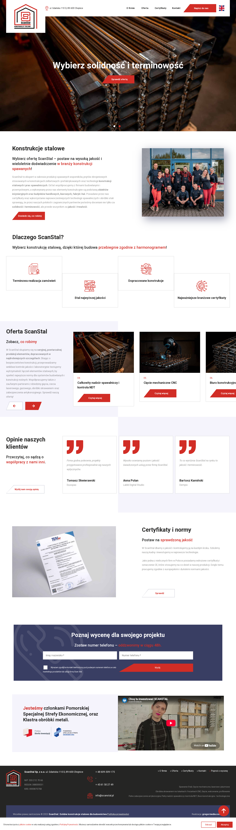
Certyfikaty (160, 8)
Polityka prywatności (118, 814)
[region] (118, 824)
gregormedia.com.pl (212, 814)
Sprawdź (159, 593)
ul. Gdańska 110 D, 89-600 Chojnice (66, 8)
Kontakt (176, 8)
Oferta (144, 8)
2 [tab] (120, 126)
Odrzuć (208, 825)
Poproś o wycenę (219, 771)
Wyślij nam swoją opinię (27, 489)
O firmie (130, 8)
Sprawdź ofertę (119, 79)
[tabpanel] (118, 65)
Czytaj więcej (95, 398)
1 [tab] (114, 126)
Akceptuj (225, 825)
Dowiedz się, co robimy (30, 216)
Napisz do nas (201, 8)
